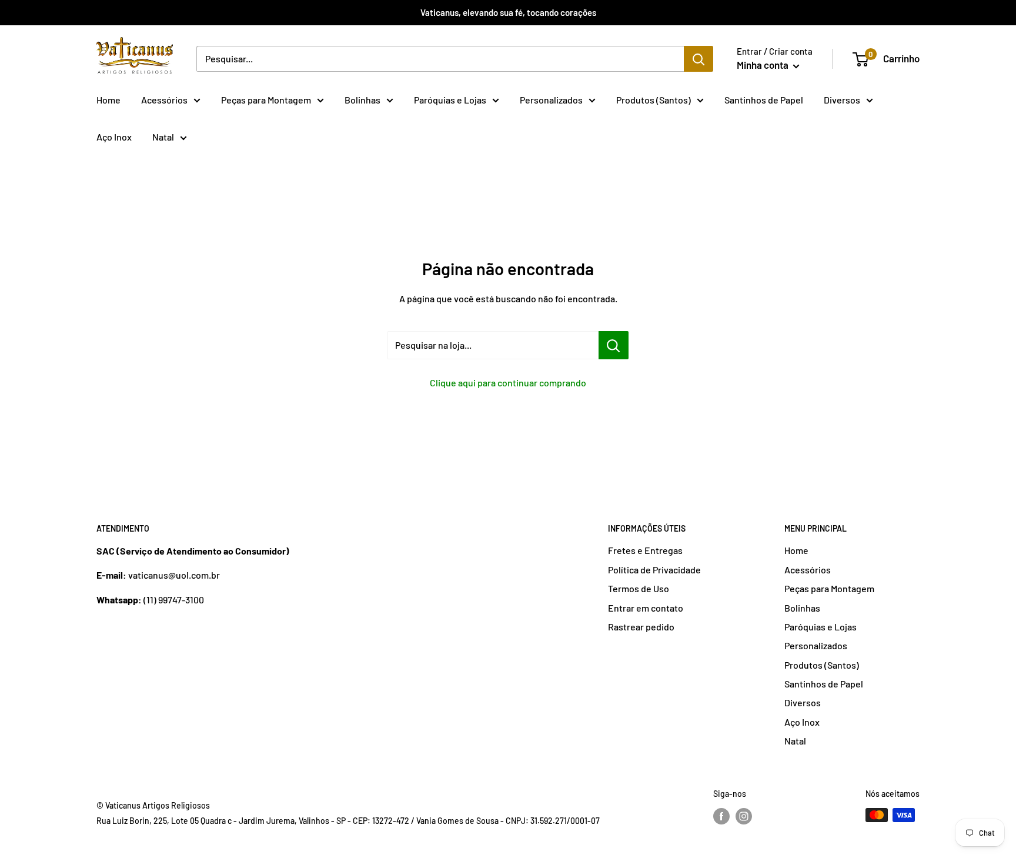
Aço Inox (114, 136)
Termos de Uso (638, 588)
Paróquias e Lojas (450, 99)
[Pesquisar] (698, 59)
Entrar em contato (645, 607)
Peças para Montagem (266, 99)
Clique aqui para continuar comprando (508, 382)
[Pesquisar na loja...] (614, 345)
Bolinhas (362, 99)
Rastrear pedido (641, 626)
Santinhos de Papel (763, 99)
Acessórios (164, 99)
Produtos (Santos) (653, 99)
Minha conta (763, 65)
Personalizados (551, 99)
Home (108, 99)
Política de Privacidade (654, 569)
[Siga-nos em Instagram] (744, 816)
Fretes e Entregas (645, 550)
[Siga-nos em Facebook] (721, 816)
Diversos (842, 99)
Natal (163, 136)
